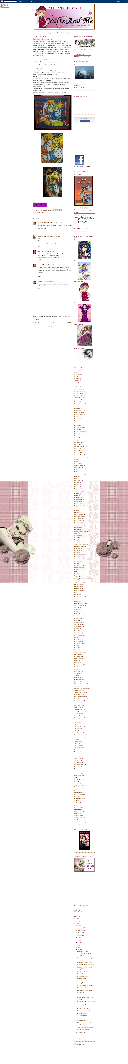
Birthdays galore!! (81, 1013)
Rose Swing (77, 667)
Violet (75, 754)
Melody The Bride (79, 616)
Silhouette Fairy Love (79, 686)
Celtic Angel (77, 448)
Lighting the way (78, 590)
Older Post (68, 322)
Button (76, 436)
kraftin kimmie (78, 792)
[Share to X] (58, 210)
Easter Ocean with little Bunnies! (85, 995)
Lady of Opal (77, 576)
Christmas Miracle (79, 455)
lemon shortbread (78, 794)
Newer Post (36, 322)
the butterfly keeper (79, 822)
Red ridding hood (78, 656)
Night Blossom (78, 633)
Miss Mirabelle (78, 622)
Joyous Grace (77, 561)
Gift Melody (77, 535)
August (80, 937)
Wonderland (77, 766)
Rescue (76, 660)
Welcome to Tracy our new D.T (85, 1027)
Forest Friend (77, 518)
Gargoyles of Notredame (80, 531)
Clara (75, 459)
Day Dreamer (77, 480)
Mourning (76, 628)
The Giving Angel (78, 718)
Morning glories (78, 626)
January (80, 1035)
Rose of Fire (77, 669)
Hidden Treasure (78, 550)
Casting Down (78, 444)
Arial (75, 385)
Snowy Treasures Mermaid (81, 699)
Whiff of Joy (77, 760)
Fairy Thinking (78, 499)
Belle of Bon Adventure (80, 410)
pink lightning (78, 809)
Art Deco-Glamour (79, 395)
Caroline (40, 281)
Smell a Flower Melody (80, 696)
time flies (76, 824)
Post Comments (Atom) (46, 326)
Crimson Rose (77, 467)
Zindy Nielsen (78, 771)
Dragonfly (76, 493)
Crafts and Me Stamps (64, 7)
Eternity (76, 495)
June (79, 942)
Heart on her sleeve (79, 546)
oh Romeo (77, 803)
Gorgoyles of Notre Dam (80, 544)
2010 (77, 926)
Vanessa (76, 749)
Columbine (77, 463)
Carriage (76, 440)
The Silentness (78, 720)
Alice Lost (77, 378)
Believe (76, 406)
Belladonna (77, 408)
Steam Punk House (79, 705)
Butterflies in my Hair (79, 431)
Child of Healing (78, 450)
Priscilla (76, 650)
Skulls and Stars (78, 694)
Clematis (76, 461)
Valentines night (78, 747)
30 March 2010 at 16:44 (54, 236)
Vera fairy (76, 752)
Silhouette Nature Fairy (80, 692)
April (79, 947)
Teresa (39, 251)
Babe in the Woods (79, 402)
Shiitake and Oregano (79, 679)
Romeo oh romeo (78, 665)
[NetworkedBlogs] (85, 118)
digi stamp (77, 783)
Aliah (75, 376)
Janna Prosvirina (78, 559)
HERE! (83, 88)
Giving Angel (77, 540)
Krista (75, 571)
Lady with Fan (78, 586)
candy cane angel (78, 775)
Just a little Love (78, 565)
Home (35, 33)
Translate (86, 56)
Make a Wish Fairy (79, 605)
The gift (76, 724)
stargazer (76, 813)
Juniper (76, 563)
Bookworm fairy (78, 425)
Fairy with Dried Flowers (80, 506)
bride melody (77, 773)
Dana (75, 476)
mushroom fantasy (79, 798)
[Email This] (54, 210)
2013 (77, 918)
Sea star (76, 675)
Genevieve (77, 533)
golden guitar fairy (79, 786)
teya (75, 820)
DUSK (75, 469)
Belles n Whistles (78, 412)
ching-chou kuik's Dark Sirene (85, 985)
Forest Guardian (78, 520)
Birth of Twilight (78, 414)
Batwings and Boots (79, 404)
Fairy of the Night (78, 503)
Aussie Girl (77, 399)
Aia (75, 372)
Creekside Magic (78, 465)
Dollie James (77, 489)
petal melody (77, 807)
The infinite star (78, 728)
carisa (75, 777)
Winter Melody (78, 762)
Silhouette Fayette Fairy (80, 690)
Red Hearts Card (78, 654)
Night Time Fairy (78, 635)
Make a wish (77, 607)
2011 (77, 923)
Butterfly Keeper (78, 433)
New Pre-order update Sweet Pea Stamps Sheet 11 (85, 1005)
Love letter (77, 601)
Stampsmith (77, 703)
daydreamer (77, 781)
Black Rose (77, 419)
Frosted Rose (77, 529)
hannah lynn (77, 788)
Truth (75, 739)
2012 (77, 921)
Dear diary (77, 484)
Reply (39, 231)
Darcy (75, 478)
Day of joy (77, 482)
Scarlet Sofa (77, 673)
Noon (75, 637)
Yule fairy (76, 769)
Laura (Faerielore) (43, 236)
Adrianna (76, 370)
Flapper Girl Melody (79, 516)
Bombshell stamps (79, 423)
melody (76, 796)
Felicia (76, 510)
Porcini (76, 648)
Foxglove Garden (78, 525)
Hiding (76, 552)
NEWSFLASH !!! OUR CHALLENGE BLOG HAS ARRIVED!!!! (84, 953)
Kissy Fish (77, 569)
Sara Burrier (77, 671)
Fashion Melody (78, 508)
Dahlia (76, 472)
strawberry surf (78, 815)
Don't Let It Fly (78, 491)
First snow (76, 512)
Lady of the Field (78, 582)
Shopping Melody (79, 682)
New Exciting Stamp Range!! (84, 990)
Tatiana (76, 711)
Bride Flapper (77, 429)
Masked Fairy (80, 992)
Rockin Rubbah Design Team (47, 33)
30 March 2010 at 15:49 (56, 223)
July (79, 940)
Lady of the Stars (78, 584)
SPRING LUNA (53, 63)
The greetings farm (79, 726)
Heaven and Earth (78, 548)
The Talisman (77, 722)
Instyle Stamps (78, 557)
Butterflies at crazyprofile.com (81, 905)
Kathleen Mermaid (79, 567)
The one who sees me (79, 735)
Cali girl (76, 438)
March (79, 950)
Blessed (76, 421)
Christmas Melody (79, 453)
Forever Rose (77, 523)
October (80, 933)
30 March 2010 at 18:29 (48, 265)
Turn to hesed (77, 741)
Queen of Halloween (79, 652)
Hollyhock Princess (79, 554)
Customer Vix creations (83, 1029)
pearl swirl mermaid (79, 805)
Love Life (76, 599)
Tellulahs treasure (78, 713)
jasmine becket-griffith (80, 790)
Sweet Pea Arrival (81, 1018)
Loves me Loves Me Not (80, 603)
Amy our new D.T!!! (82, 1020)
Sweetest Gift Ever (79, 709)
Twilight (76, 743)
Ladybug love (77, 588)
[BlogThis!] (56, 210)
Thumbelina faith (78, 737)
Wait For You (77, 758)
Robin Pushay (77, 662)
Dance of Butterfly (82, 987)
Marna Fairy (77, 609)
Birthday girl (77, 416)
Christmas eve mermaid (80, 457)
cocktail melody (78, 779)
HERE (67, 61)
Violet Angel (77, 756)
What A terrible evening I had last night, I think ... (85, 1024)
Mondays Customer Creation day (85, 964)
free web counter (78, 1046)
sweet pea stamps (43, 212)
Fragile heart (77, 527)
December (80, 928)
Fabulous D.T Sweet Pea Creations (86, 1001)
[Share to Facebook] (60, 210)
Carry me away (78, 442)
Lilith (75, 592)
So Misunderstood (79, 701)
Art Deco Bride (78, 389)
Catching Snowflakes (79, 446)
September (80, 935)
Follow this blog (84, 121)
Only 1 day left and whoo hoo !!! (85, 962)
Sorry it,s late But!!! (82, 978)
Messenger (77, 620)
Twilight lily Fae (78, 745)
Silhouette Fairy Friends (80, 684)
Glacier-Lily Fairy (78, 542)
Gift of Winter (77, 537)
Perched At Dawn (78, 643)
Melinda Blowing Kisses (80, 614)
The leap (76, 730)
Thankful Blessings (79, 716)
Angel (75, 383)
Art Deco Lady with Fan (80, 393)
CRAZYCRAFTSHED (43, 223)
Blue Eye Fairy (81, 973)
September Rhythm (82, 976)
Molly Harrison (78, 624)
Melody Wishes (78, 618)
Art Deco (76, 387)
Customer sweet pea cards (83, 1011)
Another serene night (82, 971)
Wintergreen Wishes (79, 764)
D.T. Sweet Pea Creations (83, 1008)
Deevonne (76, 486)
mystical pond (78, 800)
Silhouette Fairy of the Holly (81, 688)
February (80, 1032)
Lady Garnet (77, 574)
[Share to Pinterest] (61, 210)
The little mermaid (79, 733)
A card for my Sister (82, 1015)
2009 (77, 1038)
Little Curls (77, 594)
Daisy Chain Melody (79, 474)
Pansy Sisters (77, 641)
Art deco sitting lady (79, 397)
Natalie (76, 631)
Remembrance (78, 658)
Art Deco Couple (78, 391)
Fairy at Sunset (78, 501)
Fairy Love (77, 497)
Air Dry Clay (77, 374)
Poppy (76, 645)
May (75, 611)
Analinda (76, 380)
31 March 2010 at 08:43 (49, 281)
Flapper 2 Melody (78, 514)
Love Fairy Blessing (79, 597)
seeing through (78, 811)
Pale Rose (76, 639)
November (80, 930)
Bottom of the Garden (79, 427)
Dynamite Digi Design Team (64, 33)
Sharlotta (76, 677)
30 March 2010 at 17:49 (48, 251)
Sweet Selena (77, 707)
